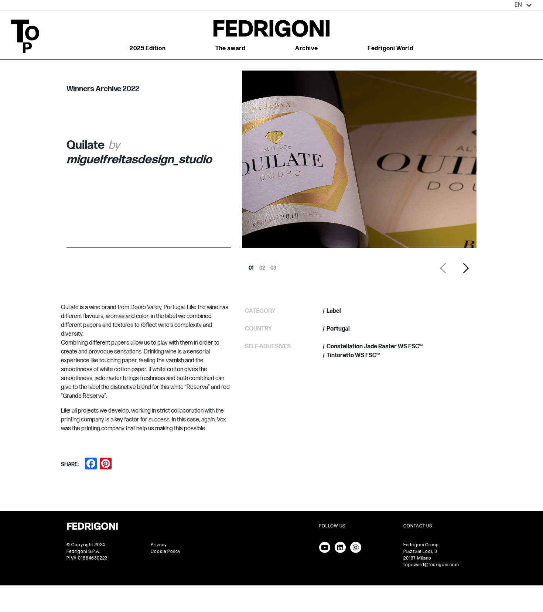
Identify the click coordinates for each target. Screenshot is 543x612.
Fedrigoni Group (421, 545)
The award (230, 48)
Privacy (159, 545)
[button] (523, 5)
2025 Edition (147, 48)
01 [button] (251, 266)
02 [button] (262, 266)
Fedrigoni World (390, 48)
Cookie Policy (166, 551)
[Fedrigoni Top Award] (271, 28)
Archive (306, 48)
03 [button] (273, 266)
